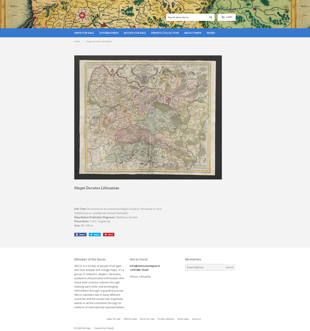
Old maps (86, 328)
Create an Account (225, 9)
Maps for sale (84, 32)
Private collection (165, 32)
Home (77, 41)
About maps (193, 32)
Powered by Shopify (104, 328)
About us (196, 318)
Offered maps (109, 32)
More (211, 32)
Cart (229, 17)
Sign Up (230, 267)
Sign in (205, 9)
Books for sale (135, 32)
